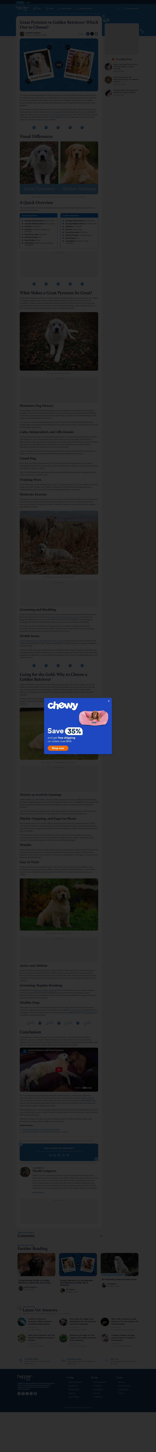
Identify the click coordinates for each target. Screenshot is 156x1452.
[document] (78, 726)
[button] (109, 701)
